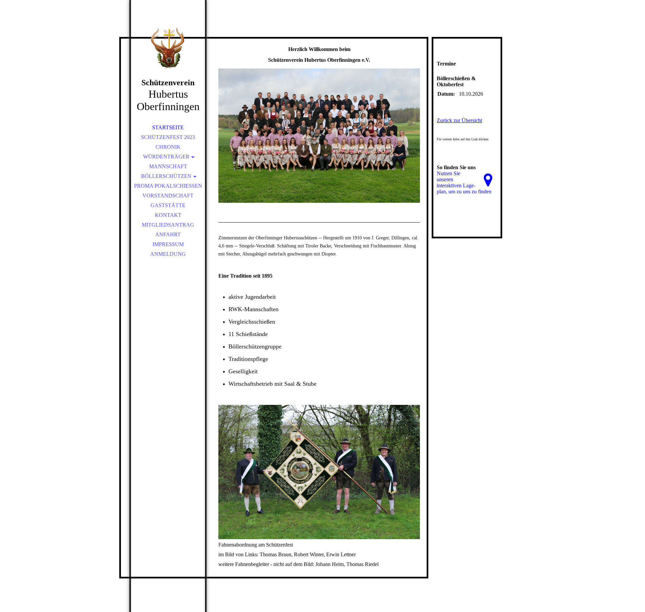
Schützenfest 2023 (168, 137)
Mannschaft (168, 166)
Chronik (168, 147)
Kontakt (168, 215)
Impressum (168, 244)
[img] (168, 47)
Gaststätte (167, 205)
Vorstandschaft (168, 195)
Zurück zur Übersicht (459, 120)
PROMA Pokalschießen (168, 186)
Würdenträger (166, 156)
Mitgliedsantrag (168, 225)
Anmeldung (168, 254)
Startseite (168, 127)
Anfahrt (168, 234)
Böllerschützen (166, 176)
